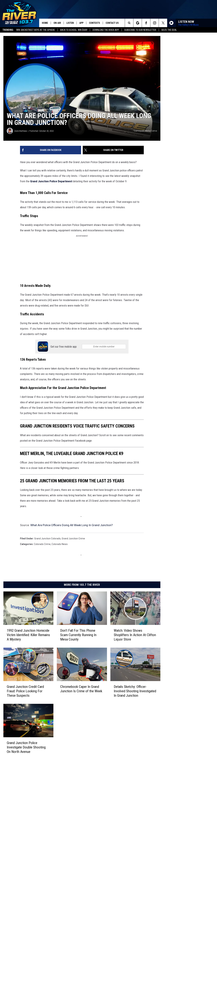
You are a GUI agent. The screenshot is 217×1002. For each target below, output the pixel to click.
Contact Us (112, 23)
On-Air (57, 23)
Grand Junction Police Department (51, 181)
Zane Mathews (20, 131)
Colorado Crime (42, 544)
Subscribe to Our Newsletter (140, 30)
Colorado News (60, 544)
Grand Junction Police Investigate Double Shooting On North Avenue (26, 747)
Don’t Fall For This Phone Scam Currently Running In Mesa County (78, 634)
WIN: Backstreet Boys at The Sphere (35, 30)
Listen (70, 23)
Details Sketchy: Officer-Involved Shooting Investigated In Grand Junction (135, 691)
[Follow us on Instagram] (154, 23)
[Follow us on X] (163, 23)
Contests (94, 23)
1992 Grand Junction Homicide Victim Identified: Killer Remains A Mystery (28, 634)
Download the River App (106, 30)
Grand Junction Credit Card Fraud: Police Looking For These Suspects (25, 691)
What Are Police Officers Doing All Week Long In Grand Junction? (71, 525)
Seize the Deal (169, 30)
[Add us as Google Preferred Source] (137, 23)
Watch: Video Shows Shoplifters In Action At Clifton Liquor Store (135, 634)
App (81, 23)
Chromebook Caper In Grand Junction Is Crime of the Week (81, 689)
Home (45, 23)
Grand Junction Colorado (47, 538)
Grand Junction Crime (73, 538)
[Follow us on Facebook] (146, 23)
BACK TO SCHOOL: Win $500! (73, 30)
